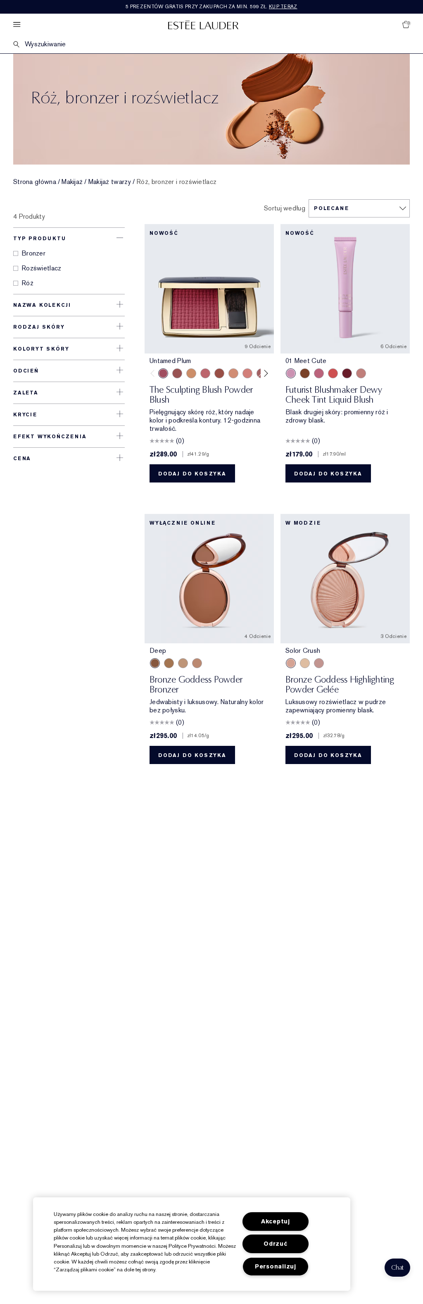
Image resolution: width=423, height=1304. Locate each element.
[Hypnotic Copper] (177, 373)
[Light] (183, 663)
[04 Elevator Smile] (347, 373)
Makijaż (72, 182)
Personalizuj (275, 1267)
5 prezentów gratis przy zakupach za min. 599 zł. (211, 6)
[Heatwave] (304, 663)
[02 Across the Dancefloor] (319, 373)
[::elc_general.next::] (264, 373)
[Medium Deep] (169, 663)
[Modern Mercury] (319, 663)
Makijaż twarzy (109, 182)
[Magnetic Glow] (191, 373)
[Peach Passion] (247, 373)
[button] (397, 1267)
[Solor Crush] (290, 663)
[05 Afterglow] (333, 373)
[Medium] (197, 663)
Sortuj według (284, 208)
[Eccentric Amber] (219, 373)
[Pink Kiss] (205, 373)
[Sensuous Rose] (233, 373)
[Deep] (155, 663)
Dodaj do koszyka (192, 473)
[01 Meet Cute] (290, 373)
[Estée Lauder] (203, 24)
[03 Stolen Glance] (361, 373)
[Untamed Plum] (163, 373)
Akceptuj (275, 1221)
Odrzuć (275, 1244)
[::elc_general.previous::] (154, 373)
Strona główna (34, 182)
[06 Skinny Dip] (304, 373)
